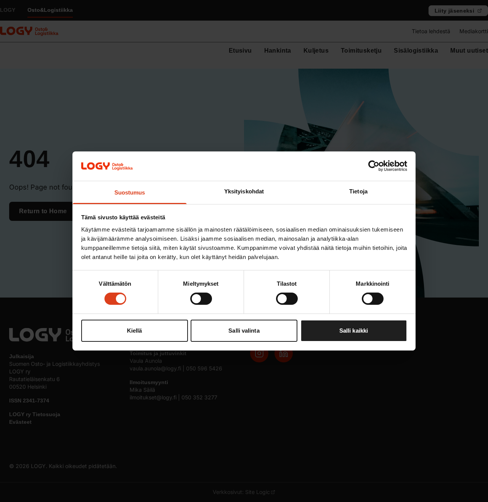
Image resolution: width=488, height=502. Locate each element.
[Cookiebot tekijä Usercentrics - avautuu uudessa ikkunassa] (373, 166)
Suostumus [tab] (129, 192)
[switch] (201, 299)
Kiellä (134, 330)
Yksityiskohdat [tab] (244, 191)
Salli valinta (243, 330)
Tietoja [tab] (358, 191)
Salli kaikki (353, 330)
